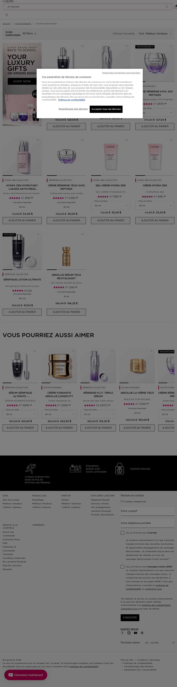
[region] (90, 93)
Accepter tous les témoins (106, 109)
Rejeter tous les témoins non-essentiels (121, 73)
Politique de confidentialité (71, 100)
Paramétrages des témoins (73, 109)
